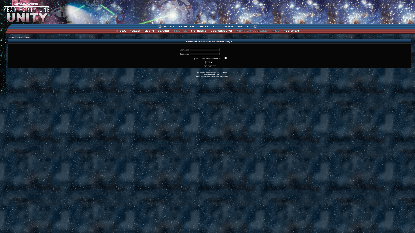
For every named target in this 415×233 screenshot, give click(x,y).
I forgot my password (209, 66)
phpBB (209, 76)
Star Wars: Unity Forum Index (19, 38)
